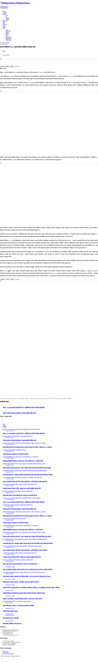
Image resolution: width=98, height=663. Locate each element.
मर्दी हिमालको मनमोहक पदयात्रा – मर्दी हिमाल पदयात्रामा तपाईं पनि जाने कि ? (21, 582)
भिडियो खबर (8, 38)
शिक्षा (7, 35)
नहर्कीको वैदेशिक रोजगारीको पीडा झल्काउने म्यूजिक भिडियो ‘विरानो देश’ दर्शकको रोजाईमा (24, 593)
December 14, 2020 (10, 579)
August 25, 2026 (9, 478)
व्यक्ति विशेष (8, 31)
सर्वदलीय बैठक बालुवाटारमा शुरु (10, 611)
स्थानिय (7, 19)
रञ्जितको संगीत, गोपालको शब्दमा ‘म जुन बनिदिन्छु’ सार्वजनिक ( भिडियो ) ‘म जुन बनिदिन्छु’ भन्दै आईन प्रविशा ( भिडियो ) (31, 587)
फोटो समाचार (8, 40)
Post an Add (5, 651)
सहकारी (7, 33)
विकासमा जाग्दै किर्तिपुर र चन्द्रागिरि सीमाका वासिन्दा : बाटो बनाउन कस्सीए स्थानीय (22, 598)
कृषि (6, 29)
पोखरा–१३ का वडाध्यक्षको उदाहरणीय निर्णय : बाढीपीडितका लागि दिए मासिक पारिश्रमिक (24, 407)
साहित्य (7, 32)
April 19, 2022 (9, 602)
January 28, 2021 (10, 573)
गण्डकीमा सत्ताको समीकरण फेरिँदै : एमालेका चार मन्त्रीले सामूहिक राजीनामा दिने (22, 488)
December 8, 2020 (10, 608)
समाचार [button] (4, 14)
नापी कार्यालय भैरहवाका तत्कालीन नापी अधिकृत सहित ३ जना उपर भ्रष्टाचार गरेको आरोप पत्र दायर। (27, 576)
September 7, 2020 (10, 596)
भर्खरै (4, 424)
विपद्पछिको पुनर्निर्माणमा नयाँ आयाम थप (12, 623)
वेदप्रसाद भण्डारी (9, 613)
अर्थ (3, 23)
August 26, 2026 (9, 430)
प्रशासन (7, 18)
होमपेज (4, 11)
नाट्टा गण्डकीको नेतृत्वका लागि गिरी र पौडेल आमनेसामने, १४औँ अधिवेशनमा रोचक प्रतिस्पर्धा (25, 481)
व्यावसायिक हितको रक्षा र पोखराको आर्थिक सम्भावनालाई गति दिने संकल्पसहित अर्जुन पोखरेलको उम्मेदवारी (28, 474)
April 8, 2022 (6, 55)
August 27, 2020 (9, 620)
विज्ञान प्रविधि (8, 37)
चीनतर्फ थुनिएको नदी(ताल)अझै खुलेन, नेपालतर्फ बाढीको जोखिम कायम (19, 413)
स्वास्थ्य (7, 36)
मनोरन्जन (5, 24)
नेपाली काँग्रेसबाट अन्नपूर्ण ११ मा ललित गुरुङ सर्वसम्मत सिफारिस (18, 605)
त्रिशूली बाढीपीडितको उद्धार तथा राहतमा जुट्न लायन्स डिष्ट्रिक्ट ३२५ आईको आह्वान (23, 461)
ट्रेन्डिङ (4, 425)
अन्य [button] (4, 28)
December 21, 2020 (10, 584)
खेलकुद (4, 27)
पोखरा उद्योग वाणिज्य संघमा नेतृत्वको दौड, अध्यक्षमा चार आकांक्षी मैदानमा (20, 495)
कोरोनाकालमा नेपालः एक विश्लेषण (11, 618)
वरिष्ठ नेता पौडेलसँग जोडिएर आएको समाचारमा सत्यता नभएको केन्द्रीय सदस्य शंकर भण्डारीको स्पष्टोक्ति (27, 569)
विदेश (4, 22)
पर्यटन (4, 25)
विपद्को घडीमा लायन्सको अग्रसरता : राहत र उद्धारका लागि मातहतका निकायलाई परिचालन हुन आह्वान (27, 468)
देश (6, 16)
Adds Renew (6, 652)
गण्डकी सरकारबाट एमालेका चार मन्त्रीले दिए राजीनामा (15, 454)
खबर (7, 15)
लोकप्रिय (5, 427)
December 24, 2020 (10, 566)
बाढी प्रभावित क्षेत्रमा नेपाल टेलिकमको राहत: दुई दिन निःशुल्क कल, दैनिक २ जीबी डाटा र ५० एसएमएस (27, 447)
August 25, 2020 (9, 590)
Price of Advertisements (8, 653)
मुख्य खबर (5, 13)
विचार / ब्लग (5, 20)
